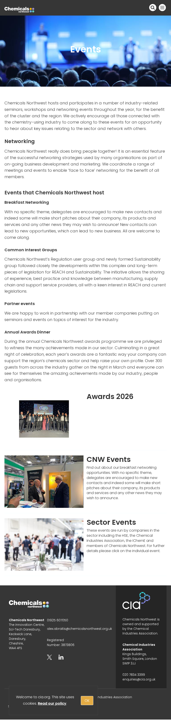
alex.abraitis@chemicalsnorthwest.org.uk (79, 628)
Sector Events (111, 522)
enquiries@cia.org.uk (138, 679)
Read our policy (52, 703)
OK (87, 700)
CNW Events (109, 459)
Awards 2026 (110, 396)
